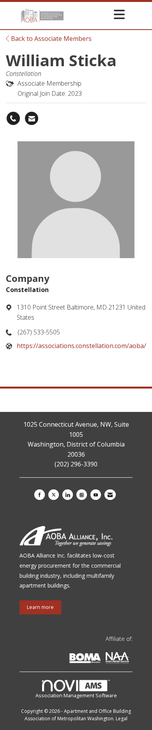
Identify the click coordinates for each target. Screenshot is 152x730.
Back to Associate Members (50, 38)
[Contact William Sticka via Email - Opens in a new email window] (31, 118)
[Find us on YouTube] (95, 494)
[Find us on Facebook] (39, 494)
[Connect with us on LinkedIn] (67, 494)
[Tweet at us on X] (53, 494)
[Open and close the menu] (96, 14)
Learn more (40, 607)
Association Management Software (76, 695)
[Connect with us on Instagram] (81, 494)
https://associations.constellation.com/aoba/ (81, 345)
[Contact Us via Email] (110, 494)
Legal (121, 718)
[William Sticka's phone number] (13, 118)
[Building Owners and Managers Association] (131, 659)
